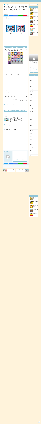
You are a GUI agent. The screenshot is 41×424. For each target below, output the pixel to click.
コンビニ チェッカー (7, 1)
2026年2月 (31, 86)
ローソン (11, 4)
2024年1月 (31, 125)
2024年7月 (31, 116)
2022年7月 (31, 153)
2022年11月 (31, 147)
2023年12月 (31, 127)
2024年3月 (31, 122)
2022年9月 (31, 150)
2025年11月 (31, 91)
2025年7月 (31, 97)
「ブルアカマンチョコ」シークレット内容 (9, 96)
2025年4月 (31, 102)
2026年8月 (31, 77)
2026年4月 (31, 83)
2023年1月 (31, 144)
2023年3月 (31, 141)
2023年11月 (31, 128)
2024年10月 (31, 111)
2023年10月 (31, 130)
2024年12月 (31, 108)
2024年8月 (31, 114)
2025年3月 (31, 103)
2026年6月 (31, 80)
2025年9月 (31, 94)
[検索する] (37, 4)
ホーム (5, 4)
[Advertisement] (15, 39)
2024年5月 (31, 119)
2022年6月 (31, 155)
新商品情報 (8, 4)
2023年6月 (31, 136)
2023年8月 (31, 133)
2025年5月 (31, 100)
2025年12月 (31, 89)
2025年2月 (31, 105)
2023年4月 (31, 139)
